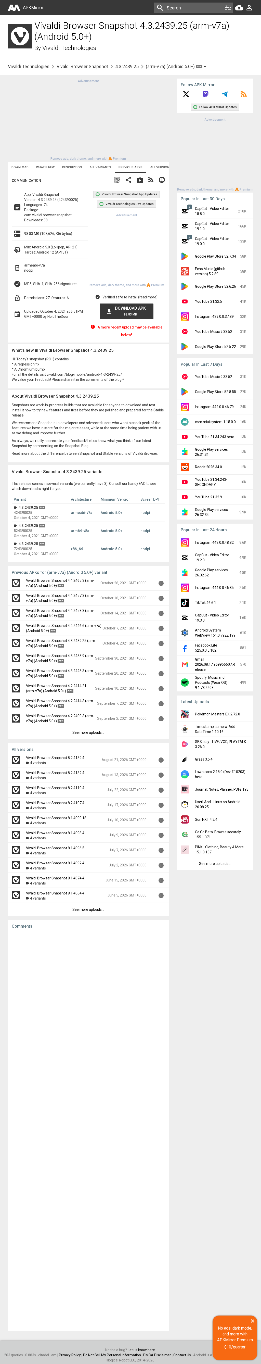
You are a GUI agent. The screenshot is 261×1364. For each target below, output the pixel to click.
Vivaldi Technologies (69, 48)
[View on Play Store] (140, 180)
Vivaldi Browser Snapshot (82, 66)
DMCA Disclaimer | (158, 1355)
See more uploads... (88, 732)
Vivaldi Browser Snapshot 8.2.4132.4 (55, 773)
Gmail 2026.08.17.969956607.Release (215, 664)
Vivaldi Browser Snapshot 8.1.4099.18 (56, 818)
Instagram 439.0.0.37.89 (214, 316)
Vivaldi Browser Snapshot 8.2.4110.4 (55, 788)
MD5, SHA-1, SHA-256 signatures (50, 284)
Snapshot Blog (76, 446)
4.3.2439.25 (127, 66)
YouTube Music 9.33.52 (213, 332)
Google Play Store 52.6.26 (215, 286)
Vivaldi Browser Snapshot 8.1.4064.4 (55, 893)
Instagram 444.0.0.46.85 (214, 588)
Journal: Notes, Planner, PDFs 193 (222, 789)
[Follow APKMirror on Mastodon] (205, 96)
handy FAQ (137, 484)
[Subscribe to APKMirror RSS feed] (244, 96)
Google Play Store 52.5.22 (215, 347)
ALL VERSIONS (160, 167)
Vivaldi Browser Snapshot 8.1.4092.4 (55, 863)
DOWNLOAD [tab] (20, 167)
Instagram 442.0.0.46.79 (214, 407)
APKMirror (33, 7)
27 (48, 298)
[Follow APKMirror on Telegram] (224, 96)
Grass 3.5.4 (204, 759)
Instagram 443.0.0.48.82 (214, 542)
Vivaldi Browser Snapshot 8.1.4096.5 (55, 848)
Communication (26, 181)
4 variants (38, 763)
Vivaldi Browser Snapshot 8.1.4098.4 (55, 833)
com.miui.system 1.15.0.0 (215, 422)
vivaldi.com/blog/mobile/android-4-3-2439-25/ (84, 374)
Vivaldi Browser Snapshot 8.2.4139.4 (55, 758)
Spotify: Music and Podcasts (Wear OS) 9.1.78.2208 (211, 682)
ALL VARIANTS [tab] (100, 167)
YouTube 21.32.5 (208, 301)
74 (46, 205)
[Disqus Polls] (88, 997)
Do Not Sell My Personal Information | (113, 1355)
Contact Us (182, 1355)
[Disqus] (88, 1130)
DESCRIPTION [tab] (72, 167)
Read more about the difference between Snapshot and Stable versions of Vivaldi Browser (84, 453)
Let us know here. (142, 1350)
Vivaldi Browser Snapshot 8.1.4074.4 (55, 878)
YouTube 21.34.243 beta (214, 437)
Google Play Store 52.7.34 (215, 256)
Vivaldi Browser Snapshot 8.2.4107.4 (55, 803)
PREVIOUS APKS (130, 167)
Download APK (130, 311)
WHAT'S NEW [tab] (45, 167)
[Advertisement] (88, 119)
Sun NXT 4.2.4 (206, 819)
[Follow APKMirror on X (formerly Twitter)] (186, 96)
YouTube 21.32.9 (208, 497)
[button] (117, 180)
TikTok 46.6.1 (205, 603)
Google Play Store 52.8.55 (215, 392)
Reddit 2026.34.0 (208, 467)
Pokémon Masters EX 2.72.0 (217, 714)
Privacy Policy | (71, 1355)
